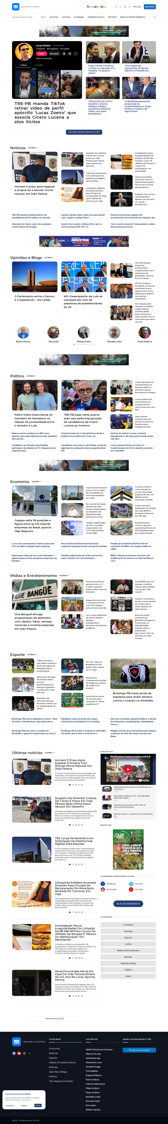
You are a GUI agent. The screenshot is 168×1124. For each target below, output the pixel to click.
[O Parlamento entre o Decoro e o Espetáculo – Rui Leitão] (34, 283)
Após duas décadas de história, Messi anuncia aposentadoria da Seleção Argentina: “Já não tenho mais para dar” (46, 685)
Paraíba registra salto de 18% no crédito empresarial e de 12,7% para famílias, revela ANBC (96, 528)
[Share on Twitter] (76, 785)
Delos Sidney (92, 1079)
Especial (53, 1053)
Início (43, 17)
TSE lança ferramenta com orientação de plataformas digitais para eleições (74, 841)
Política (66, 17)
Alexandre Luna (94, 1062)
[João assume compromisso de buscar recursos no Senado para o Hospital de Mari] (121, 421)
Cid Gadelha (92, 1071)
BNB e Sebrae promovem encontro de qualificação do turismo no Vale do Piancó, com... (132, 558)
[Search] (154, 17)
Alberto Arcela (93, 1054)
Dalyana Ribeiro (94, 1075)
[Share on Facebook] (73, 785)
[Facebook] (115, 6)
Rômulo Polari (93, 1101)
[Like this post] (70, 785)
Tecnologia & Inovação (61, 1081)
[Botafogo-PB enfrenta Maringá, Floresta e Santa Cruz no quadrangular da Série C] (23, 703)
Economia (79, 17)
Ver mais (32, 148)
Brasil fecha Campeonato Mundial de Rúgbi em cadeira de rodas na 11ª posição (96, 683)
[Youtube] (129, 6)
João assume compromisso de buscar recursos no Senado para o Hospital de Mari (144, 421)
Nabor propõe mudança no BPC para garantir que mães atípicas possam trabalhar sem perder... (34, 436)
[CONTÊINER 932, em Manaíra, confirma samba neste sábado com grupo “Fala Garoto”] (121, 586)
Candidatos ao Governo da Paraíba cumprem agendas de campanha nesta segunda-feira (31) (84, 448)
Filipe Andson (92, 1088)
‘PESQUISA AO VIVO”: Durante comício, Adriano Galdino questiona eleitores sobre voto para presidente (100, 107)
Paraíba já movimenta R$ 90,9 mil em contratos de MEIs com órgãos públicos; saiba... (131, 546)
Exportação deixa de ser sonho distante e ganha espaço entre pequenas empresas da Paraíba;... (34, 558)
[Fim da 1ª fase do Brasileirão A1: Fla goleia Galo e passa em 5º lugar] (72, 665)
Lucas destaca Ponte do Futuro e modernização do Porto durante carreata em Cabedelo (132, 448)
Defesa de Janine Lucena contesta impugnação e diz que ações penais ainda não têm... (132, 436)
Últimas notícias (27, 753)
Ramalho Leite (93, 1097)
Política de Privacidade (12, 1100)
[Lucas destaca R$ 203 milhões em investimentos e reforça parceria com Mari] (121, 404)
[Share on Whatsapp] (79, 785)
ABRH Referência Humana (99, 1049)
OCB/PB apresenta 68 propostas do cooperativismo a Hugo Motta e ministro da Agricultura (138, 106)
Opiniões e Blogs (96, 17)
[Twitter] (120, 6)
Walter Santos (93, 1110)
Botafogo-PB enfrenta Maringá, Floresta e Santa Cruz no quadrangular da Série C (47, 703)
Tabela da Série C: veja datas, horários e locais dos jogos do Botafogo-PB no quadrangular (47, 665)
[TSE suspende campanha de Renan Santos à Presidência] (139, 52)
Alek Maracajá (93, 1058)
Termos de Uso (26, 1100)
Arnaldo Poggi (93, 1067)
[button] (74, 344)
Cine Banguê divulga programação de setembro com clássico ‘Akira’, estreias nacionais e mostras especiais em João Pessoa (34, 621)
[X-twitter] (29, 1053)
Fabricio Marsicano (95, 1084)
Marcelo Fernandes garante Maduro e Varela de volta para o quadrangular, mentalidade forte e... (133, 722)
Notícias (54, 17)
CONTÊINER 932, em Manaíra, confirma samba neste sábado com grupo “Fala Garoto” (145, 586)
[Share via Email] (82, 785)
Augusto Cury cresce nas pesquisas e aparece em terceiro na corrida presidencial (145, 199)
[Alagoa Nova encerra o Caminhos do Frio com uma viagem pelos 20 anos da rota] (72, 604)
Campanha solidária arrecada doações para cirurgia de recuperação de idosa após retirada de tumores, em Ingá (75, 888)
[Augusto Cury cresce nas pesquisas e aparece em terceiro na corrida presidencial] (121, 199)
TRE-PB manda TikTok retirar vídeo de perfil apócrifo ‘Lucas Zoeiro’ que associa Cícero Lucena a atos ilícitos (45, 112)
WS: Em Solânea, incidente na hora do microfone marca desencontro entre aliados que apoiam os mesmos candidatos (145, 291)
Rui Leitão (91, 1105)
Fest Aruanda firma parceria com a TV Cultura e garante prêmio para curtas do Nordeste (96, 586)
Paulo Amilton (93, 1092)
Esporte (112, 17)
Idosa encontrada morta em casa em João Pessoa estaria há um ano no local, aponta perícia (144, 182)
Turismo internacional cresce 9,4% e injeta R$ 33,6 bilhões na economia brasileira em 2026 (96, 492)
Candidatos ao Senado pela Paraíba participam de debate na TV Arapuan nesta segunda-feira (34, 448)
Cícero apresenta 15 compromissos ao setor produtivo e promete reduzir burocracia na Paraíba (145, 387)
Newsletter (149, 7)
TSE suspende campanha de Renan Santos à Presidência (137, 68)
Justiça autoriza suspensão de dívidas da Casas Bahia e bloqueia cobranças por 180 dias (145, 510)
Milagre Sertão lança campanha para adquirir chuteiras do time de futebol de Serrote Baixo (133, 733)
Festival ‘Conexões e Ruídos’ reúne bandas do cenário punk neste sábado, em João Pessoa (145, 604)
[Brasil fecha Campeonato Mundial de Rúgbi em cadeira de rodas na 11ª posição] (72, 683)
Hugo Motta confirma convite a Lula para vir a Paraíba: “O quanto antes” (101, 69)
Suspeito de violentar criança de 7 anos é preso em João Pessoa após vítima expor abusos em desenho (75, 802)
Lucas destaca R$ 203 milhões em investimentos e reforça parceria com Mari (145, 404)
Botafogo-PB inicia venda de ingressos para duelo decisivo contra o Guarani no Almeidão (133, 697)
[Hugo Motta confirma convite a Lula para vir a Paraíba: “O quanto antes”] (103, 52)
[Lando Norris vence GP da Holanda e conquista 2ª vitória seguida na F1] (72, 700)
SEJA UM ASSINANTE (128, 903)
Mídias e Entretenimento (132, 17)
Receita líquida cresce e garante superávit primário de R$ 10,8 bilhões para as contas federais (145, 528)
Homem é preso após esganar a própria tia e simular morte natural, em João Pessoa (35, 190)
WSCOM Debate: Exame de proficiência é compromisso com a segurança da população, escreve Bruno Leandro (145, 270)
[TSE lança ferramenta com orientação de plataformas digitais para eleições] (72, 177)
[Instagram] (125, 6)
